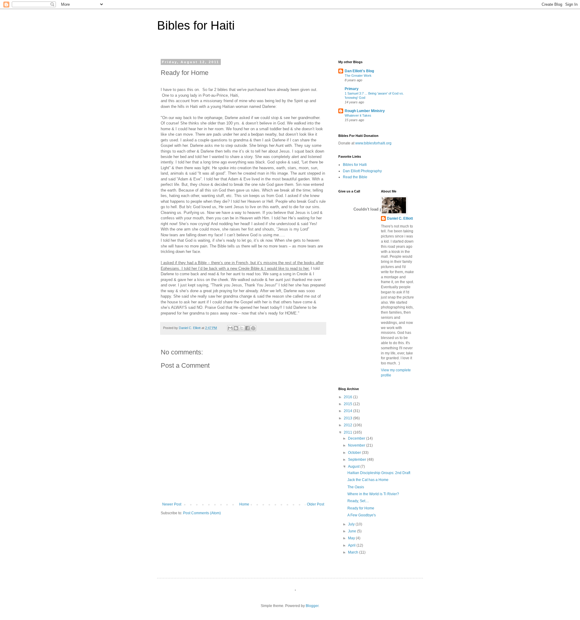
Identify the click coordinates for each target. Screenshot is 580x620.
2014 (348, 411)
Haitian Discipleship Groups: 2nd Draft (378, 473)
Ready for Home (360, 508)
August (354, 466)
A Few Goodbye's (361, 515)
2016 (348, 397)
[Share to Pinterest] (253, 328)
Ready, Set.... (358, 501)
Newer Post (171, 504)
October (355, 452)
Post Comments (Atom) (202, 513)
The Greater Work (358, 75)
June (352, 531)
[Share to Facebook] (247, 328)
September (357, 459)
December (357, 438)
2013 (348, 418)
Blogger (312, 606)
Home (244, 504)
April (352, 545)
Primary (352, 89)
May (352, 538)
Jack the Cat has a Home (367, 480)
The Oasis (355, 487)
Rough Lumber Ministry (365, 111)
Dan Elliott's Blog (359, 71)
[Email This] (230, 328)
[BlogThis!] (236, 328)
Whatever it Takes (358, 115)
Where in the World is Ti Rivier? (373, 494)
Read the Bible (355, 177)
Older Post (315, 504)
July (352, 524)
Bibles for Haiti (196, 25)
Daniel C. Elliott (400, 218)
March (353, 552)
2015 (348, 404)
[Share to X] (242, 328)
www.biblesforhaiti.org (373, 143)
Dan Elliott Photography (362, 171)
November (357, 445)
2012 (348, 425)
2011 (348, 432)
